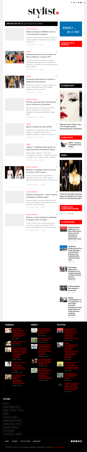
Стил (18, 2)
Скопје (13, 410)
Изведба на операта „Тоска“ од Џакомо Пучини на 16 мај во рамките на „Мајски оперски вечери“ (71, 386)
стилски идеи (9, 430)
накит (19, 424)
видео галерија (31, 99)
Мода (12, 2)
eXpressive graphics (58, 447)
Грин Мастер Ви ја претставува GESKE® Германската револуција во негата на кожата (18, 379)
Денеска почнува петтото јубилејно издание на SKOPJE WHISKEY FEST (45, 361)
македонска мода (10, 417)
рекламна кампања (11, 427)
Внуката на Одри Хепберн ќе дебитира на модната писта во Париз (41, 218)
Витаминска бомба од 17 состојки (45, 339)
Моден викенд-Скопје (12, 407)
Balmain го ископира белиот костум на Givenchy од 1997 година (41, 170)
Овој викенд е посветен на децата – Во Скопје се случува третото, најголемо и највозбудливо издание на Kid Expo (45, 373)
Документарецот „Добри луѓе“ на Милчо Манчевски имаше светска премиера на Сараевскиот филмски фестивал (74, 233)
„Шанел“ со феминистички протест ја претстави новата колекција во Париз (40, 148)
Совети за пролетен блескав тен (19, 342)
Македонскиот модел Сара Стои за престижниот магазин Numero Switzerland (71, 126)
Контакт (15, 441)
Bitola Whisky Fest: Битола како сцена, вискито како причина (45, 331)
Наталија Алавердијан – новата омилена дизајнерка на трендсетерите (41, 195)
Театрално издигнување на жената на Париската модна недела (40, 80)
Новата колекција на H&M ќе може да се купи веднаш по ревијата (41, 32)
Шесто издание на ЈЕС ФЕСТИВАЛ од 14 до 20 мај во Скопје (70, 376)
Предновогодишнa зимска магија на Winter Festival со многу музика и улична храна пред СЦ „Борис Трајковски (45, 349)
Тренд (21, 410)
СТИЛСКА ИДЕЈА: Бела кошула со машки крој (74, 288)
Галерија (61, 2)
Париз (6, 410)
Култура (43, 2)
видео (6, 413)
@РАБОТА (52, 2)
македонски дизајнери (12, 420)
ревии (28, 51)
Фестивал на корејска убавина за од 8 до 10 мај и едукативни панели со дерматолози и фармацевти (19, 333)
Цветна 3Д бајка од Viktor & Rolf (39, 126)
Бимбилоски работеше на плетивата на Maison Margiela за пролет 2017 (41, 55)
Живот (34, 2)
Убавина (26, 2)
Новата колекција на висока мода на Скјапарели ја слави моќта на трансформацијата (71, 196)
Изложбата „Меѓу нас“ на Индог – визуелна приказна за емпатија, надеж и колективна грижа (71, 366)
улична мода (8, 434)
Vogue (6, 403)
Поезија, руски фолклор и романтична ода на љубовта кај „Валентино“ (41, 103)
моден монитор (32, 29)
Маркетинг (37, 441)
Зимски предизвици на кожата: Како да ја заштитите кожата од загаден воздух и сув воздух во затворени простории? (19, 352)
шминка (19, 434)
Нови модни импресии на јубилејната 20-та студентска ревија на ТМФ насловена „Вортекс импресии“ (74, 273)
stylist (42, 44)
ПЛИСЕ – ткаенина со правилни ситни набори (74, 144)
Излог (69, 2)
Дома (5, 2)
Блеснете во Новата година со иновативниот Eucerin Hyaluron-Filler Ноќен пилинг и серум (19, 366)
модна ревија (9, 424)
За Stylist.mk (25, 441)
